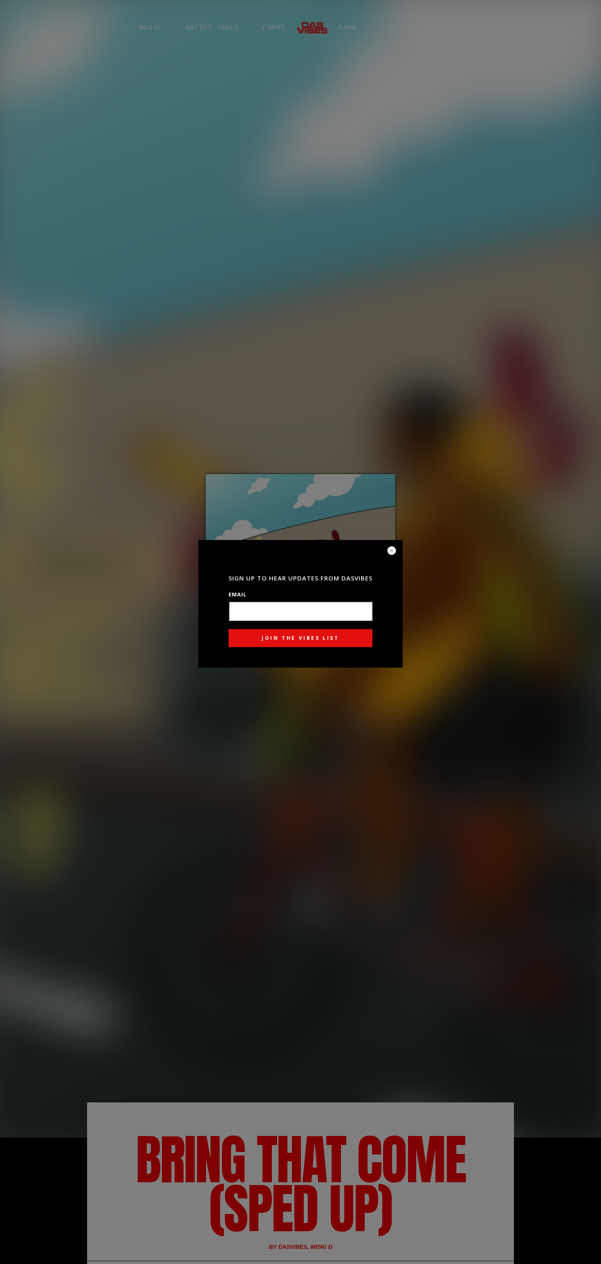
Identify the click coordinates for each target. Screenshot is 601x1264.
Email (238, 594)
